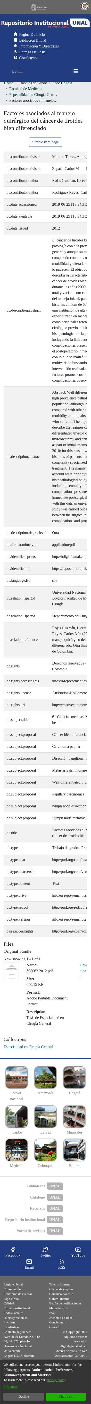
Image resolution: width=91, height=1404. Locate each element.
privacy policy (56, 1380)
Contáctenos (57, 1322)
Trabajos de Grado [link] (33, 83)
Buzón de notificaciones (65, 1303)
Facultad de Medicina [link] (25, 89)
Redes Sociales (13, 1313)
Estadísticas (11, 1327)
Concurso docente (61, 1294)
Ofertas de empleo (61, 1289)
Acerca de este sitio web (71, 1351)
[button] (45, 23)
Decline (23, 1396)
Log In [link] (17, 71)
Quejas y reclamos (15, 1318)
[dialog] (45, 1382)
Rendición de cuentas (18, 1294)
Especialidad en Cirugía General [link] (33, 94)
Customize (10, 1387)
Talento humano (60, 1284)
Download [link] (83, 971)
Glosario (54, 1327)
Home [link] (8, 83)
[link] (28, 1047)
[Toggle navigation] (75, 71)
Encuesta (10, 1322)
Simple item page (45, 142)
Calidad (9, 1303)
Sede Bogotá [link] (62, 83)
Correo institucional (17, 1308)
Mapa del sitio (58, 1308)
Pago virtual (12, 1299)
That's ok (66, 1396)
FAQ (52, 1313)
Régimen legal (13, 1284)
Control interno (59, 1299)
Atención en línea (61, 1318)
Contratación (12, 1289)
